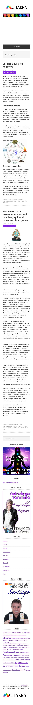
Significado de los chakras (20, 427)
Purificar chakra (19, 660)
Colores (5, 544)
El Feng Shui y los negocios (13, 65)
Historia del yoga (6, 645)
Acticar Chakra (7, 632)
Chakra (16, 7)
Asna (20, 632)
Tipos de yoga (19, 666)
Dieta (6, 640)
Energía (12, 424)
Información (19, 199)
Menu (18, 46)
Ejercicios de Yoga (12, 640)
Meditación (6, 427)
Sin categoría (6, 566)
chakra (10, 635)
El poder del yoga (20, 640)
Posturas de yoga (10, 655)
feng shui (24, 201)
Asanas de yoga (15, 632)
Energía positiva (16, 201)
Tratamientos (6, 570)
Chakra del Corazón (17, 635)
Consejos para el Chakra (22, 638)
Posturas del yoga (24, 652)
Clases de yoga (14, 638)
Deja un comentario (9, 72)
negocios (5, 202)
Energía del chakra (12, 643)
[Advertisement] (16, 32)
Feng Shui (13, 199)
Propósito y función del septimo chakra (13, 657)
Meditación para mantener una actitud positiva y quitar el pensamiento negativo (15, 216)
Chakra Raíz (23, 635)
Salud (13, 663)
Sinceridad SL (24, 685)
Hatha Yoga (25, 643)
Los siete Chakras (12, 645)
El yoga (25, 640)
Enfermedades (6, 552)
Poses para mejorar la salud (17, 649)
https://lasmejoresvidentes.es (10, 482)
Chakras (14, 426)
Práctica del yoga (11, 659)
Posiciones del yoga (11, 652)
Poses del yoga (25, 647)
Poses (10, 427)
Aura (22, 632)
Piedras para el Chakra (13, 647)
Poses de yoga (7, 649)
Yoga (4, 429)
